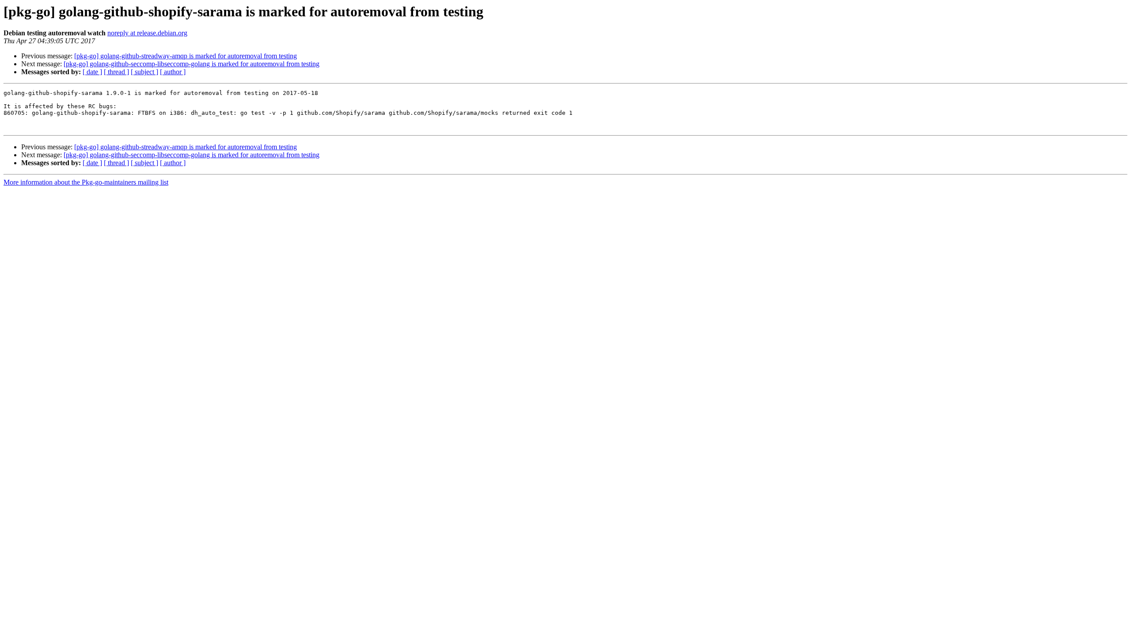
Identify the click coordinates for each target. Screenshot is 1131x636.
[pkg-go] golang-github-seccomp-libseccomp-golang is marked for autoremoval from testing (191, 64)
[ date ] (92, 72)
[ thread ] (116, 72)
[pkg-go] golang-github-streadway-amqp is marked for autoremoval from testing (185, 56)
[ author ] (173, 72)
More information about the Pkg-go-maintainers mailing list (86, 182)
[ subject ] (144, 72)
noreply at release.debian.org (147, 33)
